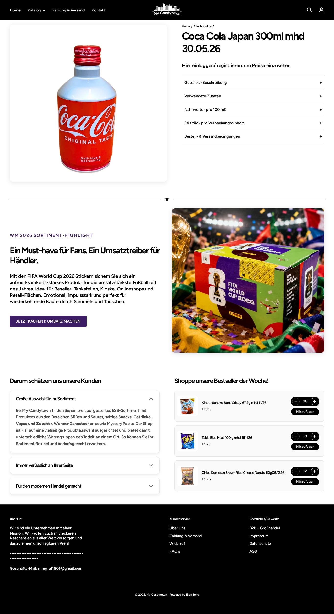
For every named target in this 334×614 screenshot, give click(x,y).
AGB (253, 551)
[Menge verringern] (296, 401)
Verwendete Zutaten (202, 96)
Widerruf (177, 543)
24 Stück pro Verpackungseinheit (214, 123)
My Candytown (157, 594)
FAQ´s (174, 551)
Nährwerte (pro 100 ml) (205, 109)
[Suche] (309, 10)
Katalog (35, 10)
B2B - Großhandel (264, 528)
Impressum (259, 536)
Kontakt (98, 10)
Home (15, 10)
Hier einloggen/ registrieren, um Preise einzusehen (236, 65)
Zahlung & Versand (68, 10)
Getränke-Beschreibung (205, 82)
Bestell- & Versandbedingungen (212, 136)
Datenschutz (260, 543)
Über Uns (177, 528)
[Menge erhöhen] (314, 401)
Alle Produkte (202, 26)
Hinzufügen (305, 412)
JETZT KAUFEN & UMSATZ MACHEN (48, 321)
